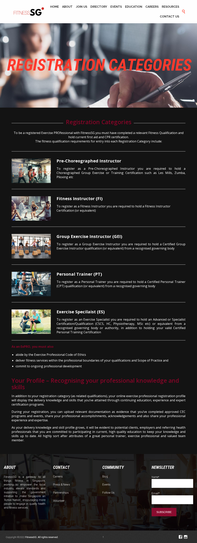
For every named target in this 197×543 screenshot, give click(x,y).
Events (106, 484)
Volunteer (59, 500)
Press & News (61, 484)
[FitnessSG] (29, 11)
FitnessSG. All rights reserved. (41, 537)
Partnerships (61, 492)
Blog (105, 476)
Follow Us (108, 492)
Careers (58, 476)
